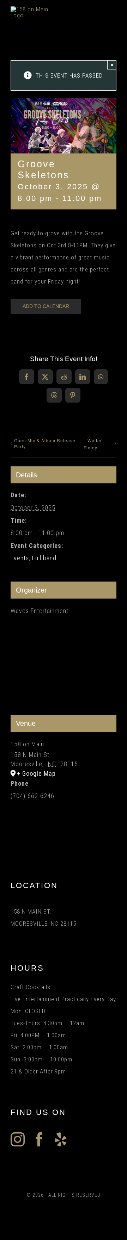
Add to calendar (46, 306)
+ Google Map (36, 773)
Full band (44, 558)
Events (20, 558)
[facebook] (39, 1139)
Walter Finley (93, 444)
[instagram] (18, 1139)
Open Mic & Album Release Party (44, 443)
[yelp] (61, 1139)
